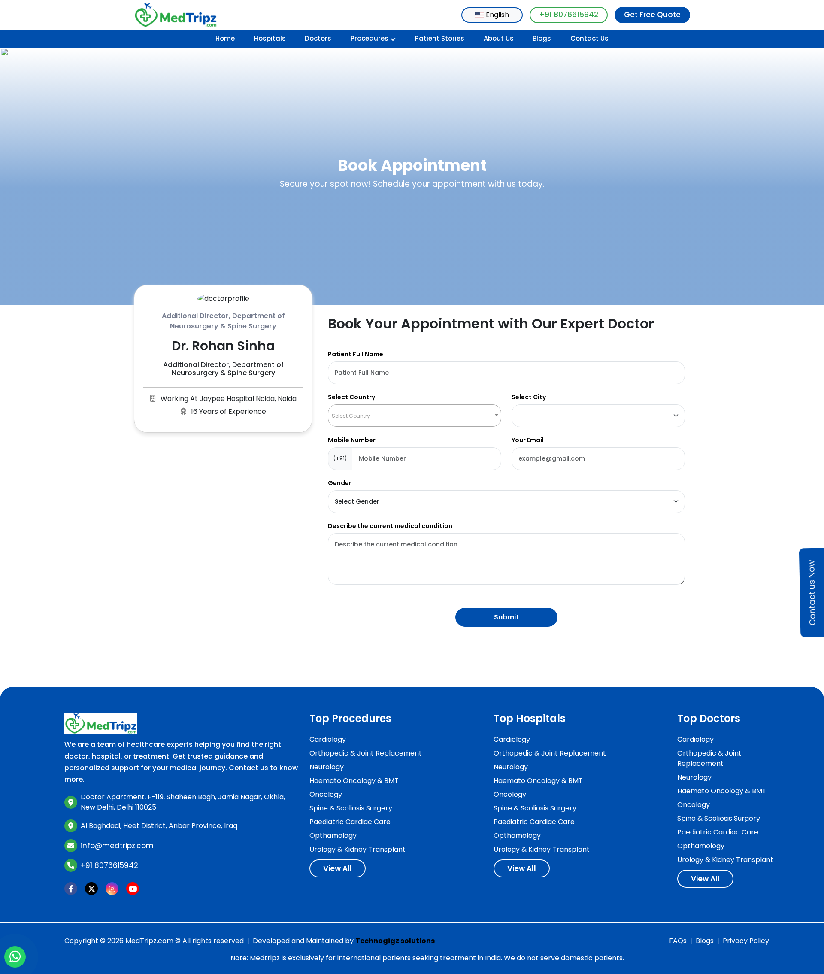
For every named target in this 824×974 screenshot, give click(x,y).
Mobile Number (352, 440)
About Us (499, 38)
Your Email (528, 440)
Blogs (542, 38)
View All (337, 868)
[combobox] (492, 15)
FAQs (678, 941)
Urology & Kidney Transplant (357, 849)
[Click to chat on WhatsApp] (15, 957)
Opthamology (333, 835)
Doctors (318, 38)
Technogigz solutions (395, 941)
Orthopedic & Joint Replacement (365, 753)
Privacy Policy (746, 941)
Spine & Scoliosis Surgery (350, 808)
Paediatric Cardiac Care (350, 822)
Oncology (325, 794)
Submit (506, 617)
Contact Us (589, 38)
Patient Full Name (355, 354)
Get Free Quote (652, 14)
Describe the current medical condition (390, 526)
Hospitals (270, 38)
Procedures (369, 38)
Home (225, 38)
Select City (529, 397)
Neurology (326, 767)
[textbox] (414, 416)
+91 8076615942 (568, 14)
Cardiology (327, 739)
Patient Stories (439, 38)
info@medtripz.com (117, 845)
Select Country (351, 397)
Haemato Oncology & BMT (354, 781)
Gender (339, 483)
